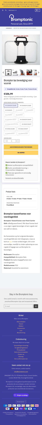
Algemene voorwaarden (20, 414)
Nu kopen (21, 153)
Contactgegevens (21, 415)
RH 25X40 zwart (26, 124)
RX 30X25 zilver (23, 133)
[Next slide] (38, 72)
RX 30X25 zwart (10, 133)
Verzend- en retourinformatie (14, 178)
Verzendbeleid (32, 414)
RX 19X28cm (8, 115)
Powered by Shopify (20, 412)
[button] (8, 72)
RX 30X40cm (8, 110)
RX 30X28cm (19, 110)
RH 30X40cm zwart (25, 119)
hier (10, 242)
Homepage (9, 28)
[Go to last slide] (3, 72)
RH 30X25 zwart (23, 129)
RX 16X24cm (19, 115)
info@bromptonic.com (21, 371)
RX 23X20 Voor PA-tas (11, 124)
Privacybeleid (9, 414)
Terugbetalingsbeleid (32, 412)
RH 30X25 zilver (10, 129)
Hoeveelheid (7, 138)
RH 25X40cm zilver (10, 105)
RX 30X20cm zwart (10, 119)
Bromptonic (10, 412)
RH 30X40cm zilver (25, 105)
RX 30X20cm (29, 110)
